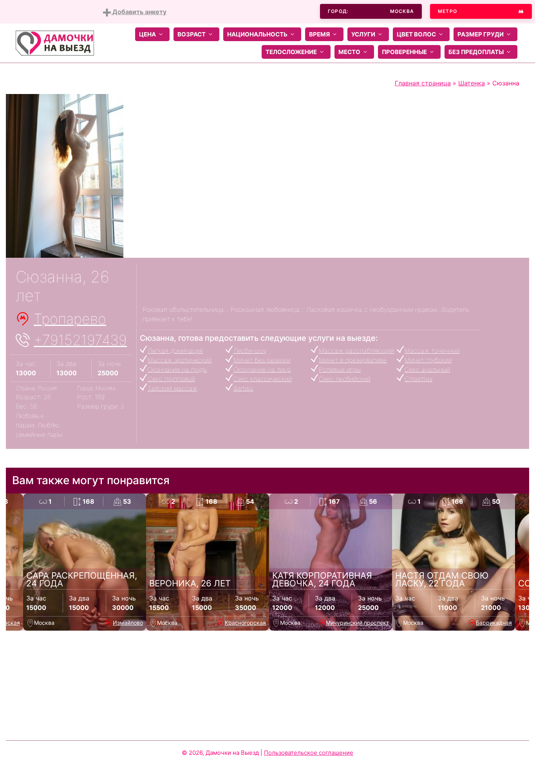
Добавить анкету (138, 12)
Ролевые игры (340, 369)
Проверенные (404, 52)
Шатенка (471, 83)
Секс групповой (171, 379)
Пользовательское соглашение (308, 752)
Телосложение (291, 52)
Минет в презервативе (353, 360)
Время (319, 34)
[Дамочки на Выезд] (55, 42)
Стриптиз (418, 379)
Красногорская (245, 622)
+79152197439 (80, 340)
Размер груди (480, 34)
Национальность (257, 34)
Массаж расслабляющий (356, 350)
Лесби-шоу (249, 350)
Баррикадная (494, 622)
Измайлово (128, 622)
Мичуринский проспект (357, 622)
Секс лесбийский (345, 379)
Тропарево (70, 318)
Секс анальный (427, 369)
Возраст (191, 34)
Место (349, 52)
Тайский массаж (172, 388)
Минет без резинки (262, 360)
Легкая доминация (175, 350)
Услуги (363, 34)
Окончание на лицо (262, 369)
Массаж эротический (179, 360)
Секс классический (262, 379)
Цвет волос (416, 34)
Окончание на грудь (177, 369)
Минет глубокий (428, 360)
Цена (147, 34)
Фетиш (243, 388)
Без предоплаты (476, 52)
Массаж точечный (432, 350)
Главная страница (423, 83)
